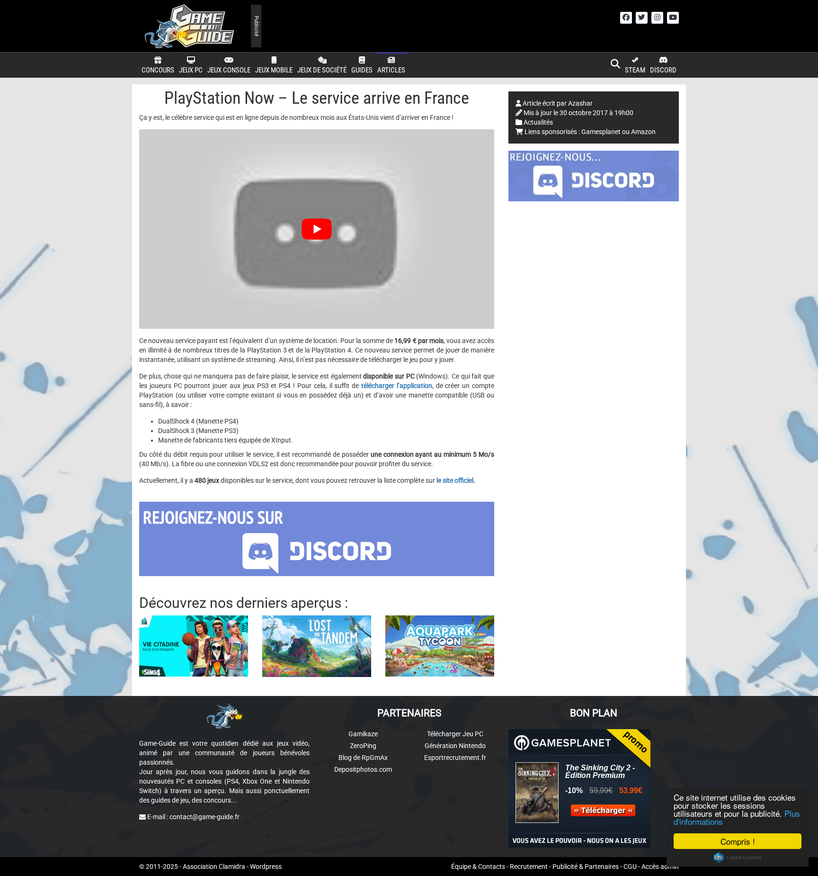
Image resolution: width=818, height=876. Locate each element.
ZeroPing (363, 746)
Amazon (643, 131)
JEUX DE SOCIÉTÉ (322, 70)
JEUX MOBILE (274, 70)
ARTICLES (391, 70)
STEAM (635, 70)
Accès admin (660, 866)
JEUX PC (191, 70)
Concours (158, 70)
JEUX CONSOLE (228, 70)
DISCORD (663, 70)
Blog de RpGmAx (363, 757)
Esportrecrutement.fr (455, 757)
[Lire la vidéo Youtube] (316, 229)
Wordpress (266, 866)
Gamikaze (363, 734)
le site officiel (454, 480)
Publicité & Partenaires (585, 866)
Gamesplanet (601, 131)
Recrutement (529, 866)
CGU (630, 866)
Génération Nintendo (455, 746)
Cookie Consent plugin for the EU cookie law (737, 857)
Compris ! (737, 841)
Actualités (538, 122)
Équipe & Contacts (478, 866)
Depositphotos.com (363, 769)
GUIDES (362, 70)
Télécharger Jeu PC (455, 734)
